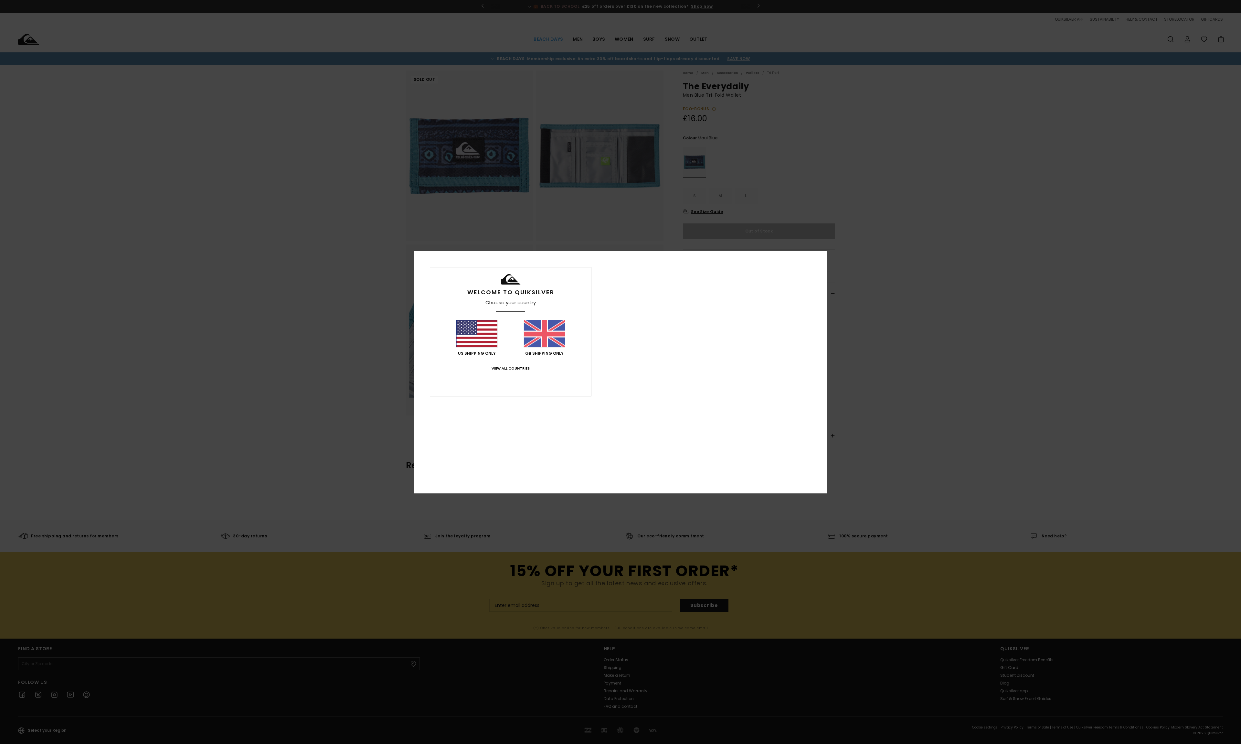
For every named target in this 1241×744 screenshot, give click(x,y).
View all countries (511, 368)
